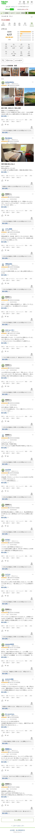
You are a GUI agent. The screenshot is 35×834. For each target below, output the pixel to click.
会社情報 (12, 830)
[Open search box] (3, 60)
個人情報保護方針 (20, 830)
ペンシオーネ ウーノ (7, 16)
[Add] (32, 17)
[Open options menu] (33, 82)
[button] (5, 72)
